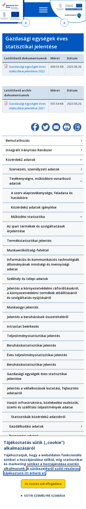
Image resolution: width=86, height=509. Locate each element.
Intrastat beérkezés (23, 326)
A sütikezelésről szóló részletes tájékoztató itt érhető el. (42, 470)
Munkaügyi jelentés (22, 307)
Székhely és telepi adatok (27, 279)
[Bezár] (26, 23)
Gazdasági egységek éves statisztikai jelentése (37, 376)
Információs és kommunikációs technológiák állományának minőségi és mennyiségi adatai (43, 264)
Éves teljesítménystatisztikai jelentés (37, 355)
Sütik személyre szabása (44, 495)
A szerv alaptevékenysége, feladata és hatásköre (41, 195)
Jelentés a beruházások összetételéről (37, 317)
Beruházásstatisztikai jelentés (31, 345)
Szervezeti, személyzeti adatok (34, 169)
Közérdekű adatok (20, 159)
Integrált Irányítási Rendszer (29, 150)
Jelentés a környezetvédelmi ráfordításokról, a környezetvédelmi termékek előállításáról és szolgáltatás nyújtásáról (43, 293)
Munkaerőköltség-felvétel (28, 250)
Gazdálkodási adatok (26, 426)
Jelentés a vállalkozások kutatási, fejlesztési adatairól (42, 390)
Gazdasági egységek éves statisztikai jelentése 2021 (27, 106)
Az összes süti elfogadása (43, 484)
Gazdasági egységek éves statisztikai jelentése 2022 (27, 69)
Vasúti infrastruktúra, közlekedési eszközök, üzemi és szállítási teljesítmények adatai (43, 405)
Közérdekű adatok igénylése (33, 207)
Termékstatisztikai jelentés (29, 240)
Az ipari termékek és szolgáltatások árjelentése (36, 228)
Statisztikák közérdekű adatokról (38, 417)
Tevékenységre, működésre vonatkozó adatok (40, 180)
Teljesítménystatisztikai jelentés (33, 336)
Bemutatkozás (18, 140)
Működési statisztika (28, 216)
